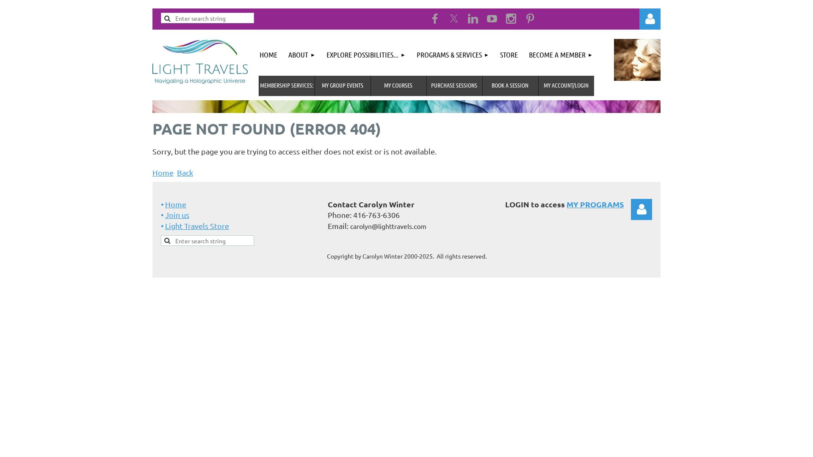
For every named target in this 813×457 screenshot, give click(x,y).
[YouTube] (492, 19)
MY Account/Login (566, 85)
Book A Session (510, 85)
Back (185, 172)
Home (163, 172)
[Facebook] (435, 19)
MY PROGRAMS (595, 204)
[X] (454, 19)
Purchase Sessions (454, 85)
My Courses (398, 85)
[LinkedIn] (473, 19)
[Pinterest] (530, 19)
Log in (641, 209)
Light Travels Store (197, 225)
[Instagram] (511, 19)
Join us (177, 214)
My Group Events (342, 85)
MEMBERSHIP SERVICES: (286, 85)
